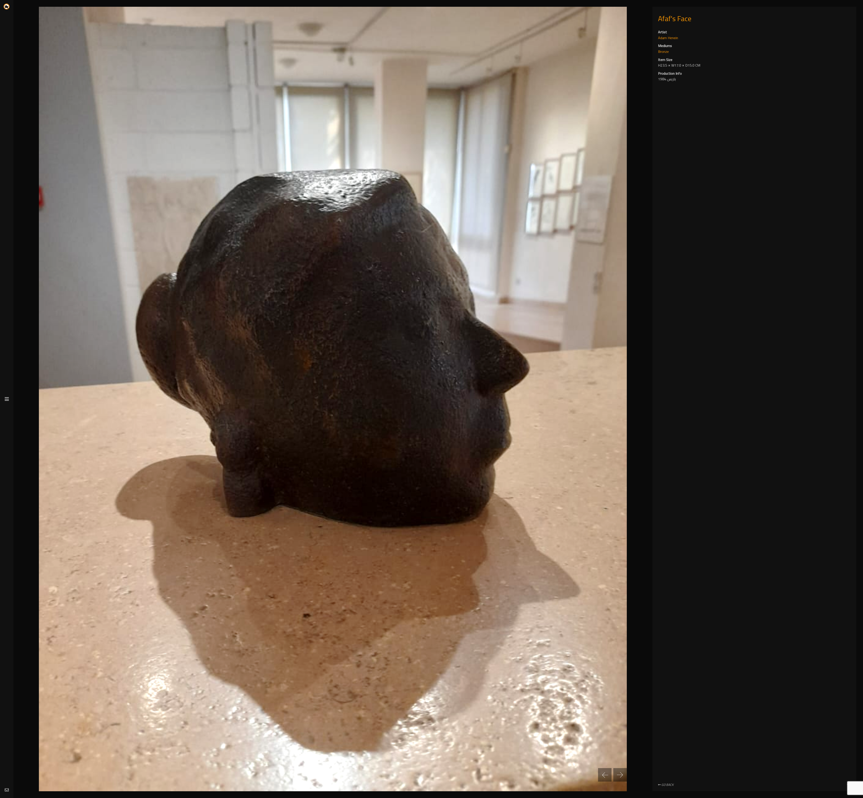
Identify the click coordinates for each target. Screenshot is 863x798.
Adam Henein (668, 37)
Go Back (667, 784)
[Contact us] (7, 790)
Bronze (663, 51)
